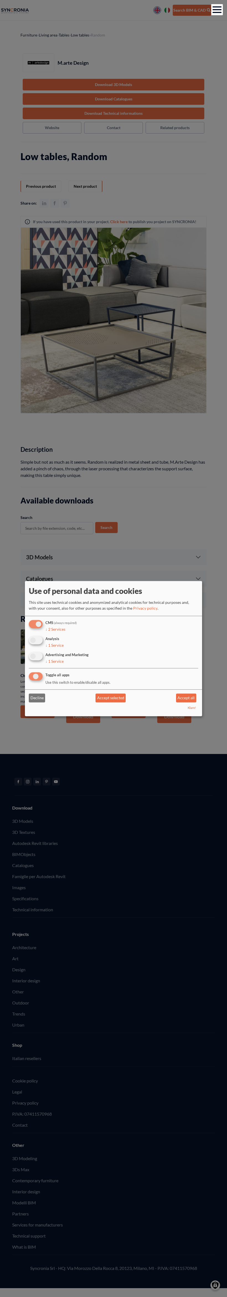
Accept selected (110, 698)
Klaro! (192, 707)
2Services (55, 629)
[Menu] (217, 9)
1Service (54, 645)
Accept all (186, 698)
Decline (37, 698)
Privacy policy (145, 608)
